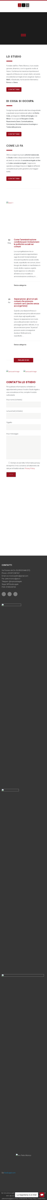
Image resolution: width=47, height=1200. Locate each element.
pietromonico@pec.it (12, 579)
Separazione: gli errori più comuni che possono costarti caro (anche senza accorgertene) (26, 302)
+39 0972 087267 (13, 573)
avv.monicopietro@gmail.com (17, 576)
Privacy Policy (30, 468)
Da (9, 1173)
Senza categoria (20, 285)
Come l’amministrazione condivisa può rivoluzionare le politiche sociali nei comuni (26, 243)
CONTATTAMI (14, 89)
